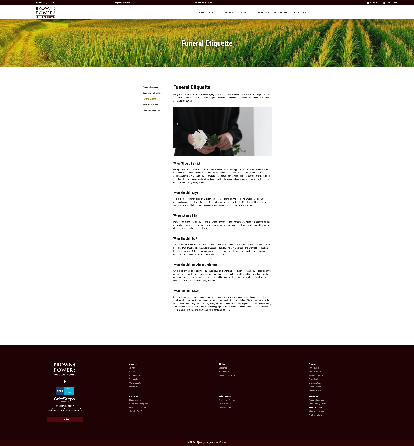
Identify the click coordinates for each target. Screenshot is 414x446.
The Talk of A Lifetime (137, 411)
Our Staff (132, 371)
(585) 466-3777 (128, 3)
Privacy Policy (198, 444)
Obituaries (223, 368)
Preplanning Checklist (137, 407)
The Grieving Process (227, 400)
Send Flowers (224, 371)
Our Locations (134, 375)
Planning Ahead (135, 400)
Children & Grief (225, 404)
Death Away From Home (318, 415)
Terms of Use (207, 444)
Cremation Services (316, 379)
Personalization (315, 387)
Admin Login (216, 444)
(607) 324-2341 (49, 3)
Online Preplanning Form (138, 404)
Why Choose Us (135, 383)
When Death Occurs (316, 411)
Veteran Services (315, 390)
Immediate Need (315, 368)
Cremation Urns (315, 383)
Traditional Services (316, 375)
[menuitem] (201, 12)
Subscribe (65, 419)
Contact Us (133, 387)
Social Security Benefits (318, 404)
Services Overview (315, 371)
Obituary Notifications (227, 375)
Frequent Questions (316, 400)
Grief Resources (225, 407)
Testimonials (134, 379)
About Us (132, 368)
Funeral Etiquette (315, 407)
